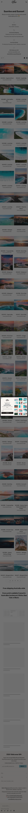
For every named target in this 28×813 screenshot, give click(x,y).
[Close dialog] (1, 398)
